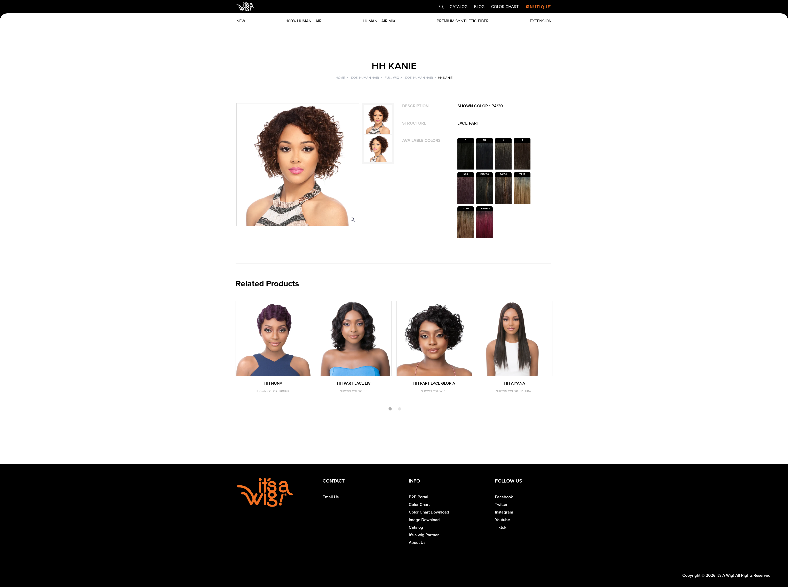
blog (479, 6)
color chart (505, 6)
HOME (340, 78)
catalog (458, 6)
